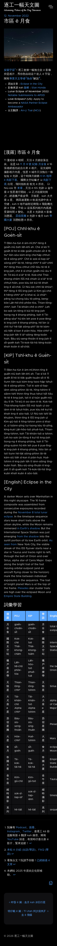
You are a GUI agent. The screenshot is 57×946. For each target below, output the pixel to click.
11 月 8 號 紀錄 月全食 (33, 164)
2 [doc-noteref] (26, 78)
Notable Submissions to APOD (26, 95)
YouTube (13, 839)
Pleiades (23, 588)
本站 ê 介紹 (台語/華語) (21, 850)
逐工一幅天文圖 (21, 5)
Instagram (13, 831)
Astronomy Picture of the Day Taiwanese (22, 10)
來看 (20, 188)
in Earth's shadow (28, 528)
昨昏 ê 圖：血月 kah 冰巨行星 (28, 902)
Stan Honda (39, 87)
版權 (26, 87)
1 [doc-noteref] (15, 69)
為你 (29, 78)
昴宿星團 (21, 216)
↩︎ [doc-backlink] (30, 843)
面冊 (32, 827)
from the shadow (28, 536)
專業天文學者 (17, 78)
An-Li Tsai (27, 110)
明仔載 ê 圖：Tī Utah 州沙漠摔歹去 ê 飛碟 (27, 913)
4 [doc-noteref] (39, 78)
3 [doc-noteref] (32, 78)
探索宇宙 (9, 70)
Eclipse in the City (31, 84)
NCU (37, 110)
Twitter (27, 831)
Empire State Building (18, 596)
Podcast (21, 827)
